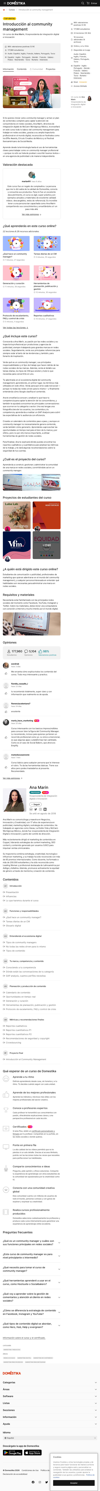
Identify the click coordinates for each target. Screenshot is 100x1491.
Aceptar (74, 1483)
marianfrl (26, 181)
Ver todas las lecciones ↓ (15, 327)
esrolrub (15, 664)
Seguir (36, 804)
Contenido (22, 69)
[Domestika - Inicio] (4, 10)
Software (8, 1396)
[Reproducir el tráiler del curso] (32, 92)
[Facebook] (33, 1482)
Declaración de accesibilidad (15, 1474)
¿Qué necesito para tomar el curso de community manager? (24, 1269)
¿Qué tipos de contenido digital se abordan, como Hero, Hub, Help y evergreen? (27, 1325)
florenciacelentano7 (20, 703)
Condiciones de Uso (30, 1470)
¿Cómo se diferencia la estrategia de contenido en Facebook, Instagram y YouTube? (29, 1312)
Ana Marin (19, 34)
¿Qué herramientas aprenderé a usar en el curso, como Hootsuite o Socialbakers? (26, 1282)
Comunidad (37, 69)
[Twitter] (46, 1482)
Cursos (12, 10)
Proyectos (50, 69)
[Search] (83, 3)
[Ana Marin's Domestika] (31, 809)
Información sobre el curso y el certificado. (24, 1337)
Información (8, 69)
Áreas (6, 1389)
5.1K (32, 46)
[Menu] (5, 3)
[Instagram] (39, 1482)
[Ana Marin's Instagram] (40, 809)
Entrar (94, 3)
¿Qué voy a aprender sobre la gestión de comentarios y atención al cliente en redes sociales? (27, 1297)
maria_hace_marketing (22, 720)
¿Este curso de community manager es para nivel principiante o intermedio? (27, 1256)
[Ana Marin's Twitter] (35, 809)
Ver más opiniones (30, 214)
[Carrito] (88, 3)
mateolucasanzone (20, 755)
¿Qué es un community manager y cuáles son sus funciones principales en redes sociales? (28, 1243)
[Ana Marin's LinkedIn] (45, 809)
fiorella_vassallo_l (19, 683)
